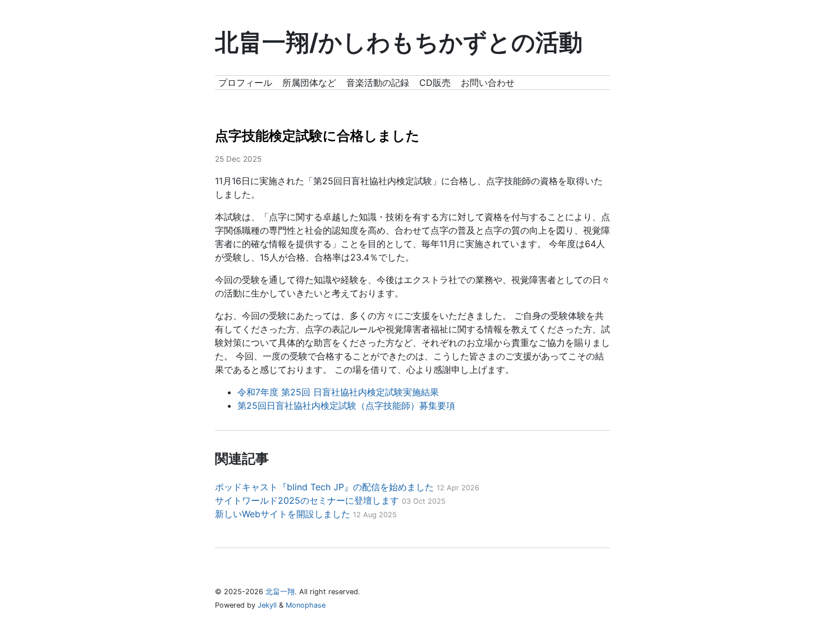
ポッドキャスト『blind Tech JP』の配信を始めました (326, 487)
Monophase (306, 605)
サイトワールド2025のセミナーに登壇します (308, 500)
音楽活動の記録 (377, 82)
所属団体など (309, 82)
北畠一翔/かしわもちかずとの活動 (399, 42)
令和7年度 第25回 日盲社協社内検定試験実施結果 (338, 392)
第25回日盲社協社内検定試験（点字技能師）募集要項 (346, 405)
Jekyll (267, 605)
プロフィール (245, 82)
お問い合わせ (488, 82)
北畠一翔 (280, 591)
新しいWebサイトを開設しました (284, 513)
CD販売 (435, 82)
